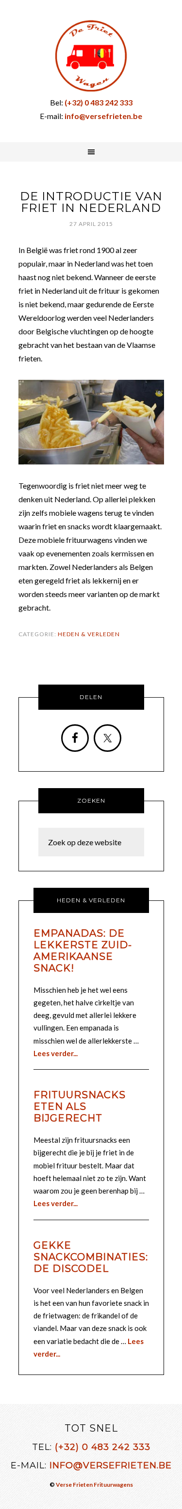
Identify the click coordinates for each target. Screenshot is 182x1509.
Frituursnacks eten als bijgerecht (79, 1106)
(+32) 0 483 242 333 (102, 1447)
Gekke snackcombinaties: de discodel (90, 1257)
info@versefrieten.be (111, 1465)
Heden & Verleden (89, 634)
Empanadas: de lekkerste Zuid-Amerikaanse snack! (82, 950)
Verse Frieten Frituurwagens (94, 1484)
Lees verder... (55, 1053)
